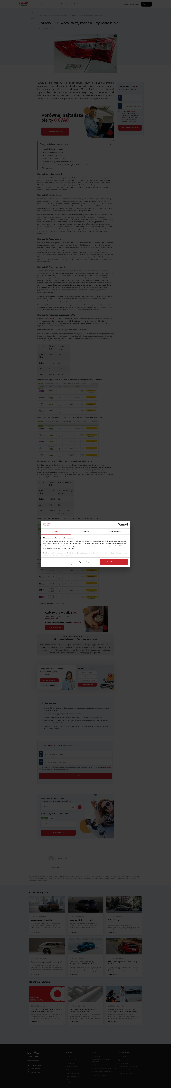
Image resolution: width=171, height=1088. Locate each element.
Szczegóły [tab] (85, 531)
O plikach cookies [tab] (115, 531)
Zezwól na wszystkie (114, 562)
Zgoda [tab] (56, 531)
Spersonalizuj (84, 562)
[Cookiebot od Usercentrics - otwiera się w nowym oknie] (119, 524)
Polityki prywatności (64, 555)
